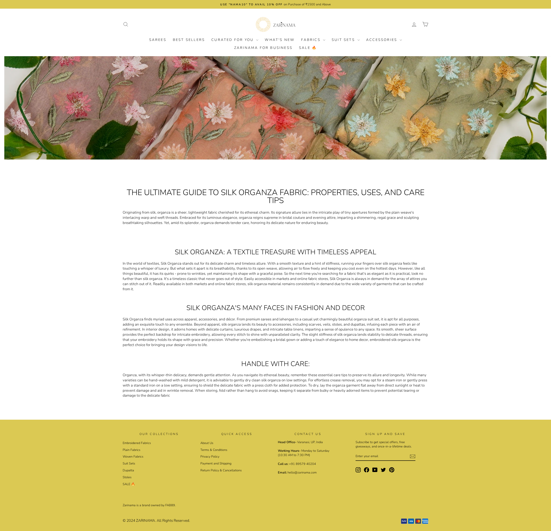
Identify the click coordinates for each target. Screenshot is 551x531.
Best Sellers (189, 39)
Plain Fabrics (131, 450)
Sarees (157, 39)
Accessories (382, 39)
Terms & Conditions (213, 450)
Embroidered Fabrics (137, 443)
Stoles (127, 477)
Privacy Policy (209, 456)
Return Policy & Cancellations (221, 470)
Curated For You (233, 39)
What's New (280, 39)
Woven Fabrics (133, 456)
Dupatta (128, 470)
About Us (206, 443)
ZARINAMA (145, 520)
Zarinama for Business (263, 47)
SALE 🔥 (308, 47)
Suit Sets (344, 39)
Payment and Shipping (215, 463)
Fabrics (311, 39)
